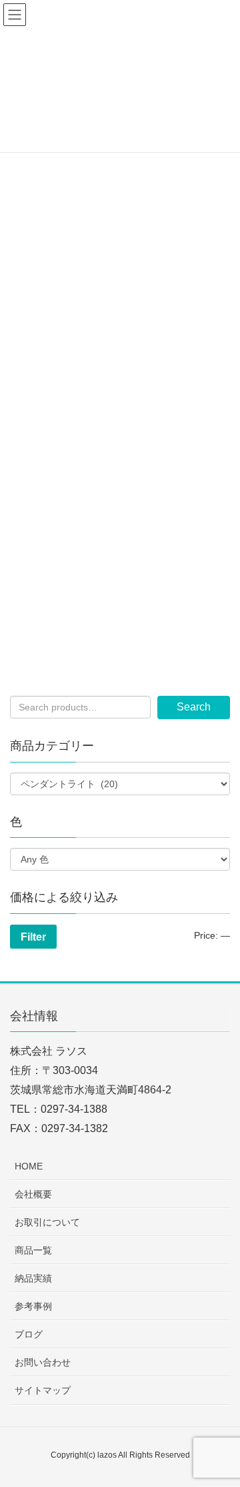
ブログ (29, 1334)
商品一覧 (33, 1250)
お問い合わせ (43, 1362)
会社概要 (33, 1194)
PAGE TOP (220, 1430)
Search (194, 706)
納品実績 (33, 1278)
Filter (33, 937)
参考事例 (33, 1306)
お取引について (47, 1222)
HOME (29, 1166)
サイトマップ (43, 1390)
